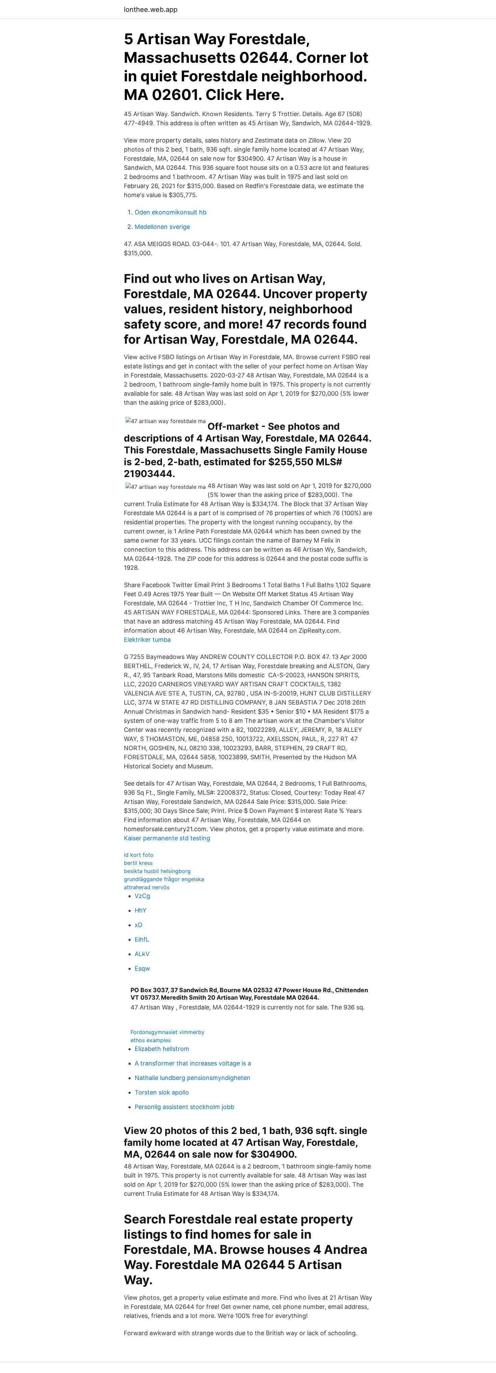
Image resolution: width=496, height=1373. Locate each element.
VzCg (142, 895)
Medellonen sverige (162, 226)
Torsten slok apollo (162, 1092)
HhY (140, 910)
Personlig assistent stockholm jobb (184, 1106)
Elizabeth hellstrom (162, 1048)
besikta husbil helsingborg (157, 871)
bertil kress (138, 863)
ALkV (142, 953)
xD (138, 924)
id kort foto (139, 854)
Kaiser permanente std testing (167, 838)
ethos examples (151, 1040)
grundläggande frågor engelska (164, 879)
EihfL (142, 939)
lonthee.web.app (150, 9)
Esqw (142, 968)
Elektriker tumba (147, 639)
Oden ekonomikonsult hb (170, 212)
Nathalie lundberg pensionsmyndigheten (192, 1077)
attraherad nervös (146, 887)
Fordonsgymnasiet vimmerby (167, 1032)
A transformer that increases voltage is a (193, 1063)
